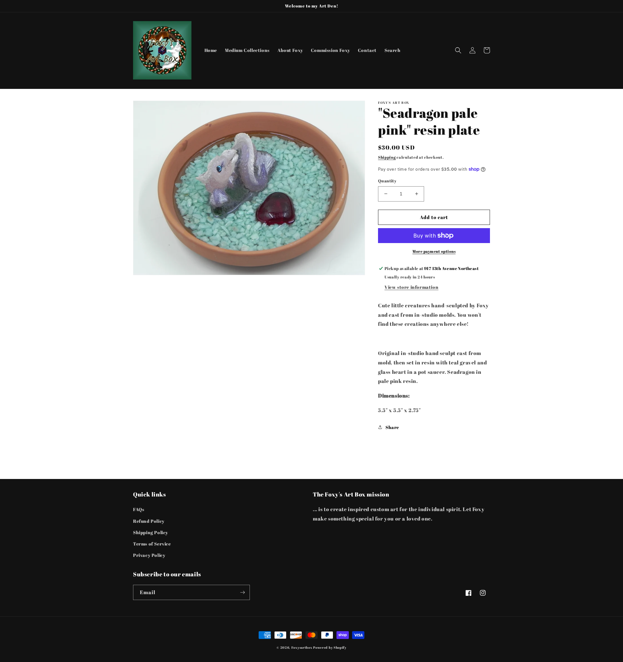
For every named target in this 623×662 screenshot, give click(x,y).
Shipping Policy (150, 532)
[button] (458, 50)
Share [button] (392, 427)
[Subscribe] (242, 592)
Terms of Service (152, 544)
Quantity (387, 181)
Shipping (387, 157)
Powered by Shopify (330, 647)
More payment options (434, 251)
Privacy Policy (149, 555)
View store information (411, 287)
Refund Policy (149, 521)
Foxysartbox (301, 647)
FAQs (138, 509)
